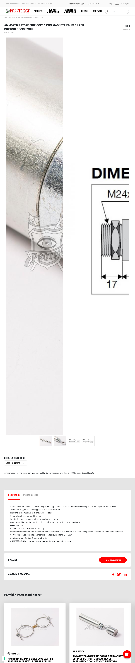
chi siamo (116, 3)
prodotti (37, 11)
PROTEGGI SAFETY (29, 4)
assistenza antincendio (70, 11)
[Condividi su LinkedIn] (125, 575)
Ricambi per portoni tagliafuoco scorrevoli (24, 17)
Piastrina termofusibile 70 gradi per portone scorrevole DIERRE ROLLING (30, 660)
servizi (84, 11)
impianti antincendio (53, 11)
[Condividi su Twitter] (119, 575)
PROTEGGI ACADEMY (46, 4)
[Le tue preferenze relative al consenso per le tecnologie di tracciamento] (4, 658)
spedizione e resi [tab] (31, 495)
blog (110, 3)
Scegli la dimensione (15, 463)
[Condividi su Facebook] (113, 575)
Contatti (97, 11)
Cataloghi (125, 3)
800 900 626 (94, 3)
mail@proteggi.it (78, 3)
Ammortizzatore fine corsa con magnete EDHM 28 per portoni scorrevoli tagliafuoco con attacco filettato (98, 659)
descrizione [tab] (14, 495)
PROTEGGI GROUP (13, 4)
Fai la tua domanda (113, 560)
